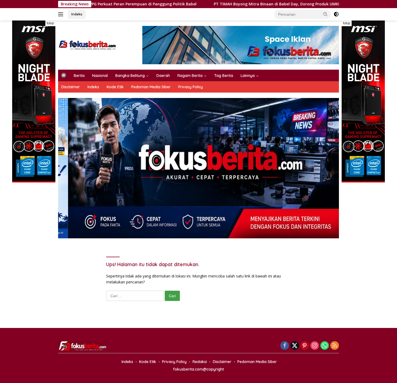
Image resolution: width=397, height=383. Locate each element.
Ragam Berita (190, 75)
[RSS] (334, 346)
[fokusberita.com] (87, 44)
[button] (325, 14)
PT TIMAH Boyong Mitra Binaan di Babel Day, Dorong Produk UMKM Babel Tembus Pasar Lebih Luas (280, 4)
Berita (79, 75)
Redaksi (200, 361)
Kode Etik (115, 86)
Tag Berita (223, 75)
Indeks (76, 14)
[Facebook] (284, 346)
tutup (50, 23)
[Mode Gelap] (336, 14)
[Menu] (61, 14)
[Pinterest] (304, 346)
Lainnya (248, 75)
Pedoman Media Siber (151, 86)
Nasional (100, 75)
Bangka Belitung (130, 75)
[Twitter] (294, 346)
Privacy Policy (190, 86)
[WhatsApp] (324, 346)
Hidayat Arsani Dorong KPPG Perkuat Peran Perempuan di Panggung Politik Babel (92, 4)
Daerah (163, 75)
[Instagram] (314, 346)
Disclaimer (70, 86)
